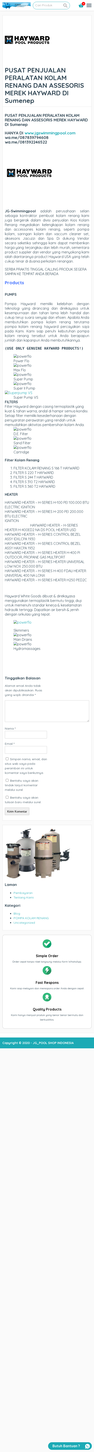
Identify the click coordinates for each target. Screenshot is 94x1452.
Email (9, 744)
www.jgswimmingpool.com (49, 132)
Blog (17, 913)
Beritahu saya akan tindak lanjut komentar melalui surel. (21, 785)
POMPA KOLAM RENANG (31, 918)
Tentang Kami (24, 897)
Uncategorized (24, 923)
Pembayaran (23, 893)
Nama (10, 728)
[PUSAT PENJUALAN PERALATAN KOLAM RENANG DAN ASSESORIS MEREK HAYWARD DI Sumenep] (27, 62)
